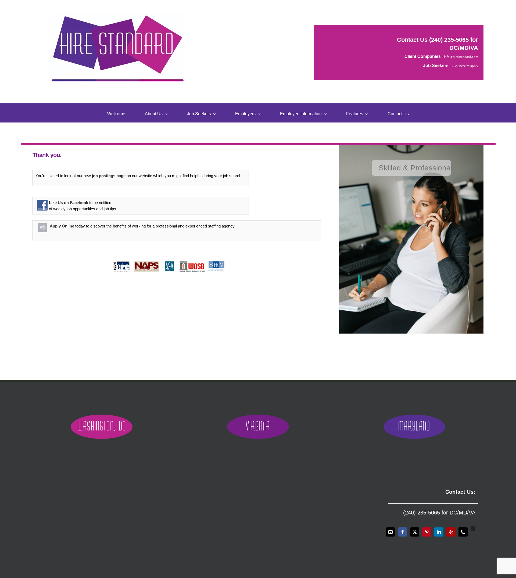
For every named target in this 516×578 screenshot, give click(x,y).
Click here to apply (465, 66)
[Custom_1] (473, 528)
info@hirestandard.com (461, 57)
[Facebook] (402, 532)
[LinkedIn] (438, 532)
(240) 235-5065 (449, 39)
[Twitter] (414, 532)
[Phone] (463, 532)
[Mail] (390, 532)
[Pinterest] (426, 532)
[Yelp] (451, 532)
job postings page (109, 175)
